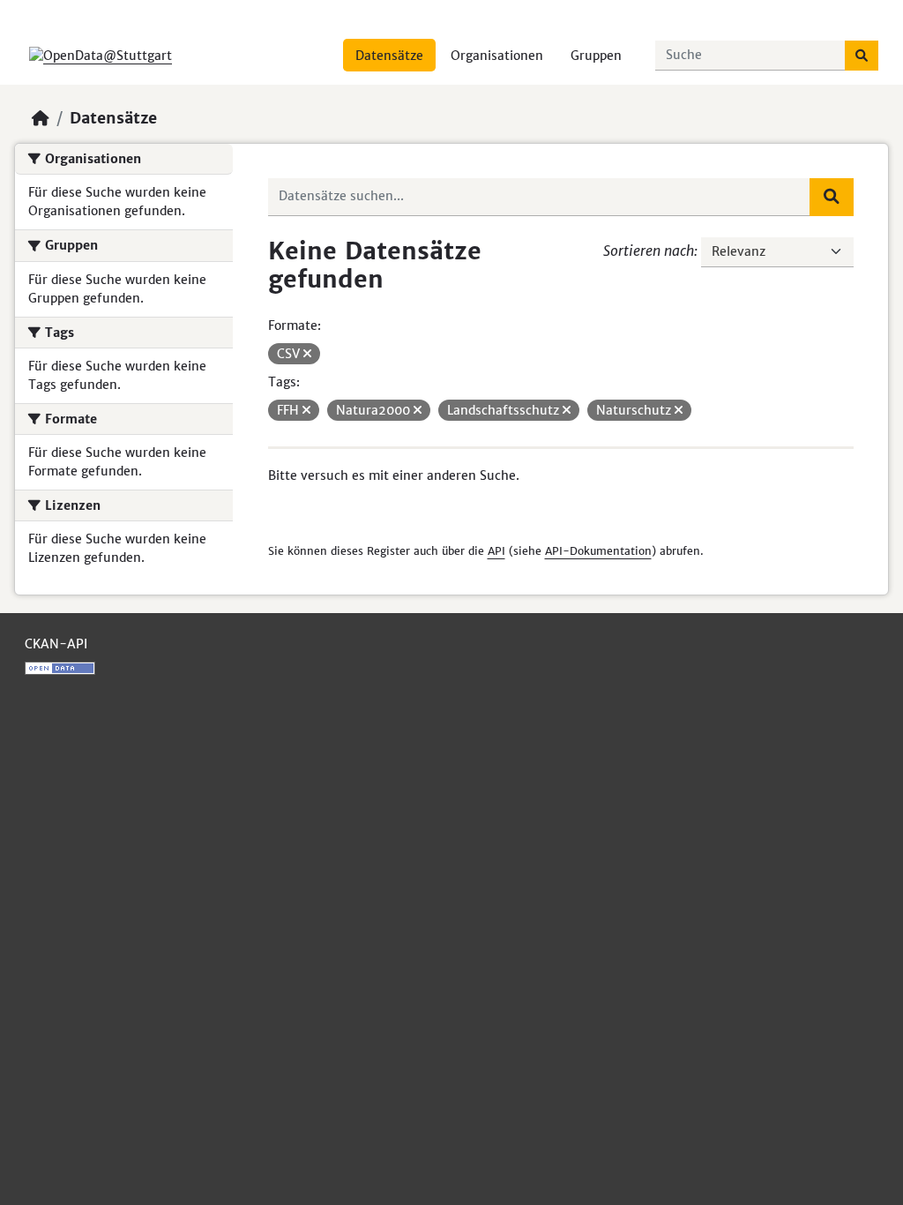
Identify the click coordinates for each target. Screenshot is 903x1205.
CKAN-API (56, 644)
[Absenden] (861, 56)
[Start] (40, 118)
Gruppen (596, 56)
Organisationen (497, 56)
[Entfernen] (307, 354)
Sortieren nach (648, 250)
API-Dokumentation (598, 551)
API (496, 551)
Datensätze (389, 56)
